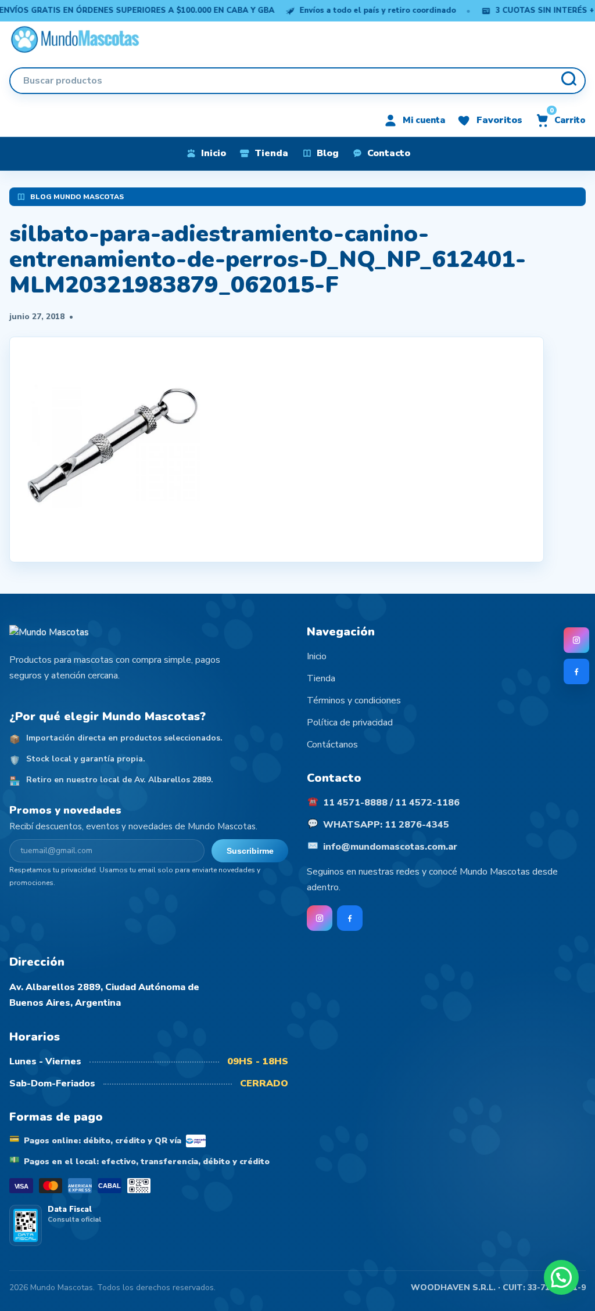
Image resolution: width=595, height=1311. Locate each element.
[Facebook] (576, 671)
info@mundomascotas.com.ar (390, 846)
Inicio (317, 656)
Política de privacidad (350, 722)
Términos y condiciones (354, 700)
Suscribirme (250, 850)
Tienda (321, 678)
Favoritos (499, 120)
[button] (561, 1277)
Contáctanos (332, 744)
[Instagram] (576, 640)
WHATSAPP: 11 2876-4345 (386, 824)
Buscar (568, 80)
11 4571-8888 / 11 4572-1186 (391, 802)
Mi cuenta (424, 120)
